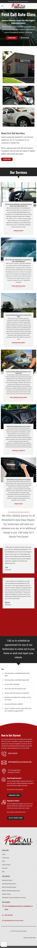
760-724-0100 (16, 1)
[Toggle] (3, 673)
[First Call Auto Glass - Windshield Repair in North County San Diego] (18, 6)
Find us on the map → (24, 1)
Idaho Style (33, 938)
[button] (2, 6)
